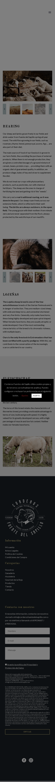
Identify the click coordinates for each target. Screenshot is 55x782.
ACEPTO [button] (36, 396)
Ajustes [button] (24, 395)
